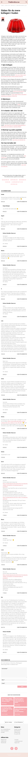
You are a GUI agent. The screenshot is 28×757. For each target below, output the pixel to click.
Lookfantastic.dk (17, 182)
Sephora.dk (14, 180)
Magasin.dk (5, 180)
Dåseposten (17, 732)
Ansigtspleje (13, 5)
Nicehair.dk (22, 180)
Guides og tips (7, 5)
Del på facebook (19, 722)
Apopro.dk (14, 184)
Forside (2, 5)
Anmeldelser (17, 730)
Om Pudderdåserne (5, 729)
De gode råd (17, 734)
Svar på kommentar (22, 201)
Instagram (16, 748)
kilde (19, 104)
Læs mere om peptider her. (19, 140)
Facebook (11, 748)
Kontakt (3, 732)
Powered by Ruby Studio (14, 755)
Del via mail (9, 722)
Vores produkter (5, 730)
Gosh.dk (7, 182)
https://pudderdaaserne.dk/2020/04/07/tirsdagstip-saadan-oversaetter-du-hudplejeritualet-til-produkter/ (15, 485)
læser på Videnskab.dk (18, 91)
